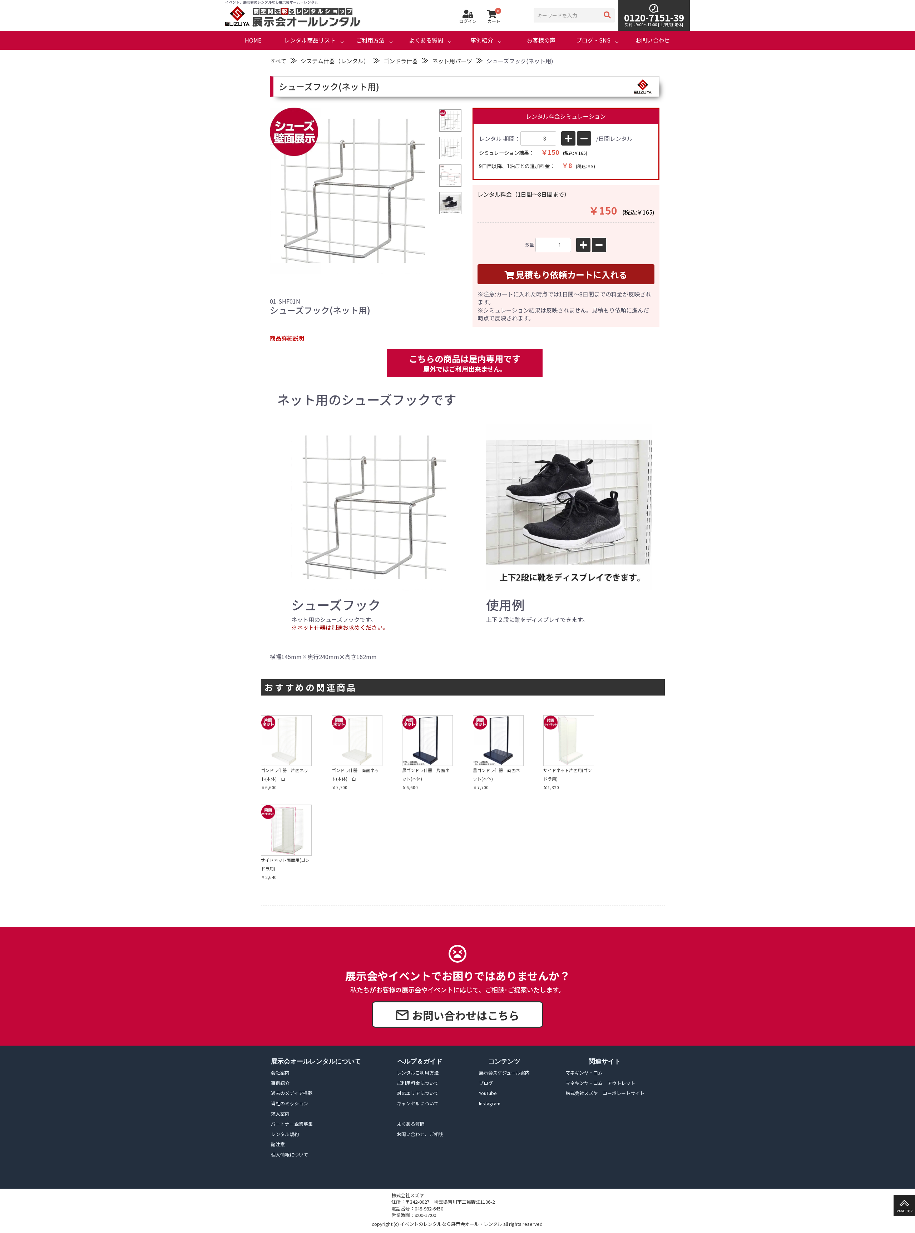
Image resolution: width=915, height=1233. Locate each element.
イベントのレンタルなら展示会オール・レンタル (451, 1223)
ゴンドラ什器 (401, 61)
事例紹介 (481, 40)
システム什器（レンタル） (335, 61)
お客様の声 (541, 40)
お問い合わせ (652, 40)
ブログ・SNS (593, 40)
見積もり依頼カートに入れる (571, 274)
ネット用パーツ (452, 61)
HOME (253, 40)
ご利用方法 (370, 40)
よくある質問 (426, 40)
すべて (278, 61)
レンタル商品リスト (310, 40)
